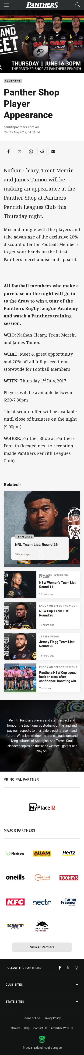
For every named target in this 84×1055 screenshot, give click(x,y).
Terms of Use (31, 1018)
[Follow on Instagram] (76, 967)
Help (27, 1028)
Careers (15, 1028)
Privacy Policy (52, 1018)
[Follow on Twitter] (68, 967)
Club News (13, 80)
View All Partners (42, 947)
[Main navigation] (6, 5)
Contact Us (40, 1028)
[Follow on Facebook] (60, 967)
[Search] (77, 5)
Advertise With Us (62, 1028)
